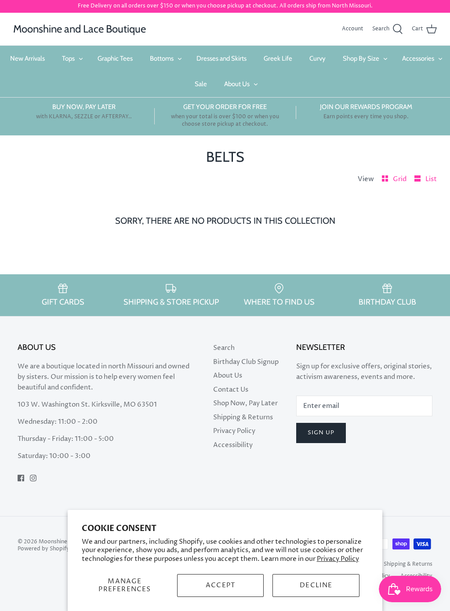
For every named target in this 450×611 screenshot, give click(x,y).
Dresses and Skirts (221, 58)
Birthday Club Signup (246, 362)
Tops (68, 58)
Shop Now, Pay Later (245, 403)
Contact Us (230, 389)
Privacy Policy (338, 559)
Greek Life (278, 58)
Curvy (317, 58)
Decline (316, 585)
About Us (237, 84)
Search (224, 348)
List (431, 179)
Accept (220, 585)
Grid (400, 179)
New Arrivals (27, 58)
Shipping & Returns (243, 417)
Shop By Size (361, 58)
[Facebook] (21, 478)
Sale (201, 84)
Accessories (418, 58)
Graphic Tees (115, 58)
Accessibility (233, 445)
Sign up (321, 432)
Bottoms (162, 58)
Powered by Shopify (43, 549)
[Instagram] (33, 478)
